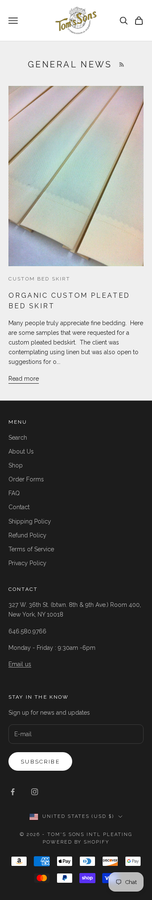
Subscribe (40, 761)
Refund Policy (27, 535)
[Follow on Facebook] (12, 792)
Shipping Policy (29, 521)
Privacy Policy (27, 563)
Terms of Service (31, 549)
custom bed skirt (39, 279)
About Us (21, 451)
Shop (15, 465)
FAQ (14, 493)
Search (17, 437)
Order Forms (26, 479)
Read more (23, 378)
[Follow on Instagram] (34, 792)
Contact (19, 507)
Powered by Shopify (76, 842)
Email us (19, 664)
